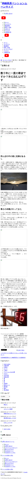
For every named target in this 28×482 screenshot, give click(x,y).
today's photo (7, 364)
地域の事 (6, 377)
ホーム (5, 42)
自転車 (5, 383)
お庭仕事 (6, 365)
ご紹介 (5, 370)
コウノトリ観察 (8, 409)
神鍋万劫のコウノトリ (10, 413)
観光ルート (7, 385)
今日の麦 (6, 375)
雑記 (5, 388)
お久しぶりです (8, 422)
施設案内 (6, 46)
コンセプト (7, 44)
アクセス (6, 50)
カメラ (5, 368)
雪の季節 (6, 390)
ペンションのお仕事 (9, 372)
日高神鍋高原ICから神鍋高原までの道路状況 (13, 357)
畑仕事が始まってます (10, 418)
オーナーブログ (8, 49)
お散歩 (5, 367)
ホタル (5, 373)
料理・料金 (7, 47)
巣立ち (5, 404)
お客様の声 (7, 52)
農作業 (5, 386)
